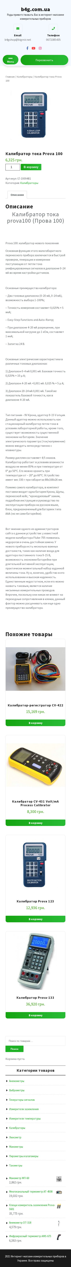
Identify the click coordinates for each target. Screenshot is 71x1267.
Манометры (16, 1146)
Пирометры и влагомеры (23, 1156)
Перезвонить (44, 60)
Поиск (14, 1048)
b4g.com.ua (35, 9)
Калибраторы (24, 76)
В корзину (31, 167)
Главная (10, 76)
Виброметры (16, 1090)
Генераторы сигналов (22, 1099)
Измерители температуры (25, 1118)
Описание (17, 195)
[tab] (17, 195)
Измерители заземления (24, 1109)
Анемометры (16, 1081)
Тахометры (15, 1165)
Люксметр (15, 1137)
